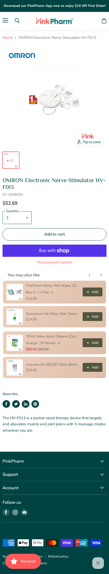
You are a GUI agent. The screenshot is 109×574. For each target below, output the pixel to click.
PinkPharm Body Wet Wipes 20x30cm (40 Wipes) (53, 285)
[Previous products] (89, 275)
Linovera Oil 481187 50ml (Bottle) (53, 364)
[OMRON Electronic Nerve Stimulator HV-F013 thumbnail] (11, 160)
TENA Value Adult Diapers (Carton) (53, 336)
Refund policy (58, 556)
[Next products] (100, 275)
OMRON (15, 194)
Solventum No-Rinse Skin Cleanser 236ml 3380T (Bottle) (53, 313)
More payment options (54, 262)
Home (8, 38)
